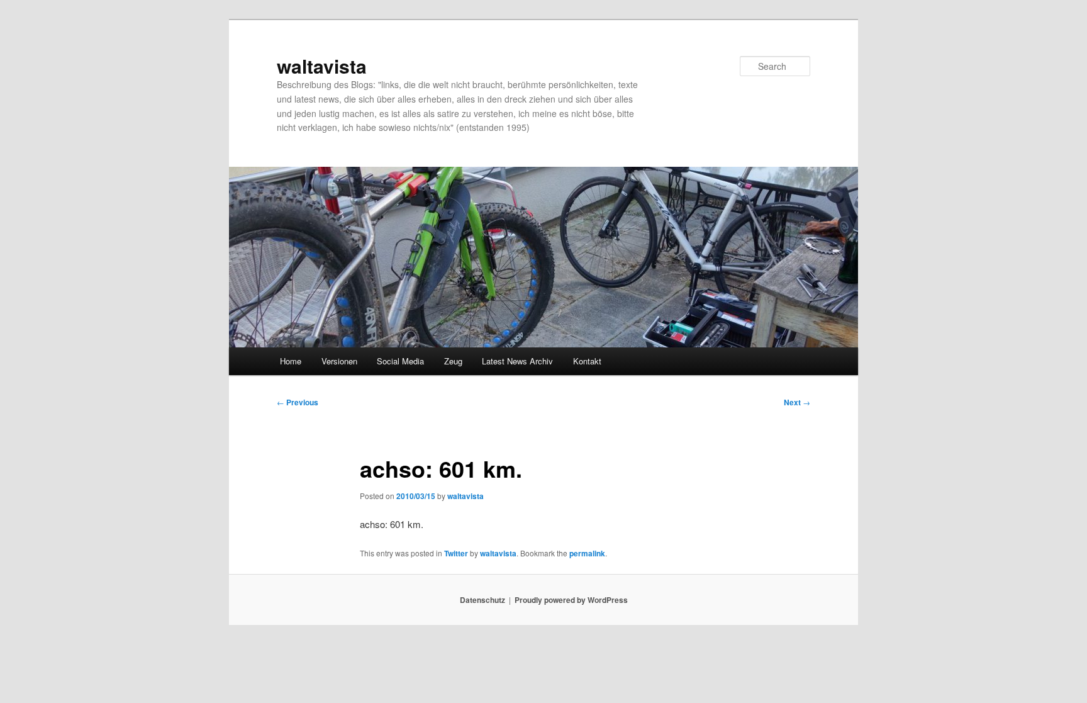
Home (290, 361)
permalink (587, 553)
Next (797, 402)
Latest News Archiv (517, 361)
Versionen (339, 361)
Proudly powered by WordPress (571, 599)
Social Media (400, 361)
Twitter (456, 553)
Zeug (453, 361)
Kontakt (587, 361)
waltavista (322, 65)
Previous (297, 402)
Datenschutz (482, 599)
